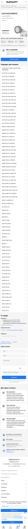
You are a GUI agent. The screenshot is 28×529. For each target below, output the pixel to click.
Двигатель (20, 330)
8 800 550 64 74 (9, 450)
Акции (2, 480)
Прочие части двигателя (12, 330)
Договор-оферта (5, 477)
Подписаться (14, 510)
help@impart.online (10, 452)
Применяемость (21, 45)
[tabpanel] (14, 364)
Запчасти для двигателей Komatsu (9, 336)
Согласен (12, 522)
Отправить (14, 377)
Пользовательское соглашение (9, 474)
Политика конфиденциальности (9, 470)
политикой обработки (18, 516)
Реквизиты (4, 487)
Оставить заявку (14, 59)
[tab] (6, 342)
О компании (4, 484)
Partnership (4, 497)
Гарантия (3, 490)
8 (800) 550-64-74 (14, 459)
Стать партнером (5, 494)
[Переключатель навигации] (2, 2)
